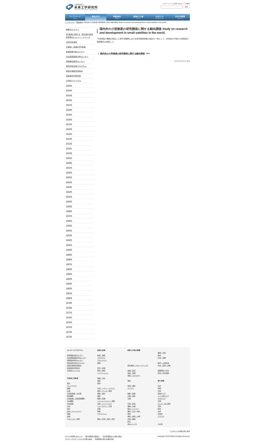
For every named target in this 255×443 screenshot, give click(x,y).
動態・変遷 (101, 398)
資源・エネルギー (134, 376)
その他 (160, 424)
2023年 (69, 95)
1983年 (69, 283)
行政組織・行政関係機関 (76, 398)
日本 (159, 386)
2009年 (69, 158)
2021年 (69, 105)
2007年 (69, 168)
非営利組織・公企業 (74, 393)
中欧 (159, 406)
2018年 (69, 119)
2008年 (69, 163)
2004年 (69, 182)
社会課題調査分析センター (77, 57)
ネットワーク (72, 386)
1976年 (69, 317)
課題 (99, 363)
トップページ (70, 22)
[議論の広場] (138, 15)
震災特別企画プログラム (76, 66)
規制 (99, 381)
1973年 (69, 332)
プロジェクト (102, 360)
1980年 (69, 298)
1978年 (69, 308)
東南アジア (162, 393)
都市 (129, 414)
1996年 (69, 221)
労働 (129, 398)
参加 (99, 383)
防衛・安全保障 (163, 373)
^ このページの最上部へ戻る (180, 431)
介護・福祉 (131, 396)
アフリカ (161, 416)
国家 (68, 414)
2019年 (69, 114)
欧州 (159, 409)
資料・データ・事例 (104, 391)
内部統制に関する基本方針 (104, 439)
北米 (159, 411)
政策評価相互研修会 (74, 71)
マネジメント (102, 414)
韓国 (159, 388)
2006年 (69, 172)
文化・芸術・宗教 (164, 365)
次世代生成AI (71, 42)
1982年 (69, 288)
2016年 (69, 129)
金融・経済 (131, 370)
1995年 (69, 225)
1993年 (69, 235)
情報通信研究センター (75, 61)
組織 (68, 388)
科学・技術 (101, 368)
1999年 (69, 206)
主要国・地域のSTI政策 (76, 47)
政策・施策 (101, 355)
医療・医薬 (131, 393)
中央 (68, 406)
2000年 (69, 201)
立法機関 (70, 401)
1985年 (69, 274)
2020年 (69, 110)
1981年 (69, 293)
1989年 (69, 255)
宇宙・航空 (131, 404)
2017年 (69, 124)
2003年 (69, 187)
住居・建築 (131, 419)
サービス (131, 388)
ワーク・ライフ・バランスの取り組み (78, 439)
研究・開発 (101, 370)
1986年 (69, 269)
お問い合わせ (178, 3)
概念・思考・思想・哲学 (106, 419)
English (187, 3)
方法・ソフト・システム (106, 388)
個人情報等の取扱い (92, 436)
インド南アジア (163, 396)
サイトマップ (167, 3)
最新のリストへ (72, 29)
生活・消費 (162, 358)
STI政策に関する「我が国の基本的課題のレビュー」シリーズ (79, 35)
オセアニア (162, 398)
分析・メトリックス (104, 404)
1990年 (69, 250)
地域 (68, 416)
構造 (99, 396)
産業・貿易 (131, 373)
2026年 (69, 86)
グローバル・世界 (73, 419)
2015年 (69, 134)
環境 (129, 381)
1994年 (69, 230)
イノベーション (103, 373)
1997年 (69, 216)
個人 (68, 383)
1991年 (69, 245)
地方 (68, 409)
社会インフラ (132, 424)
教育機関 (70, 396)
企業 (68, 391)
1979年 (69, 303)
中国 (159, 391)
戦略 (99, 411)
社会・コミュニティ (74, 411)
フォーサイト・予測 (104, 406)
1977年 (69, 312)
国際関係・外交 (163, 370)
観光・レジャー (133, 409)
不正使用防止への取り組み (112, 436)
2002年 (69, 192)
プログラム (101, 358)
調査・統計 (101, 393)
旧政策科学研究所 (73, 76)
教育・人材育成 (163, 363)
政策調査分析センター (75, 52)
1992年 (69, 240)
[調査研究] (95, 15)
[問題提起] (117, 15)
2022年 (69, 100)
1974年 (69, 327)
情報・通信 (131, 386)
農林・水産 (162, 353)
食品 (159, 355)
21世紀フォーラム (73, 81)
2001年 (69, 197)
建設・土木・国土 (134, 411)
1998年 (69, 211)
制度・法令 (101, 378)
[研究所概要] (180, 15)
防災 (129, 421)
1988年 (69, 259)
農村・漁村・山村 (134, 416)
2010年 (69, 153)
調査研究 (79, 22)
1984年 (69, 279)
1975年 (69, 322)
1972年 (69, 337)
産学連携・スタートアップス (138, 365)
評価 (99, 409)
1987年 (69, 264)
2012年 (69, 143)
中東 (159, 401)
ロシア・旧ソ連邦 (164, 404)
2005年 (69, 177)
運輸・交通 (131, 406)
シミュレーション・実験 (106, 401)
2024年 (69, 90)
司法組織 (70, 404)
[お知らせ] (159, 15)
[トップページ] (75, 15)
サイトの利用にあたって (74, 436)
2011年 (69, 148)
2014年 (69, 139)
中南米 (160, 414)
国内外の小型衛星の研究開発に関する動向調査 (122, 53)
